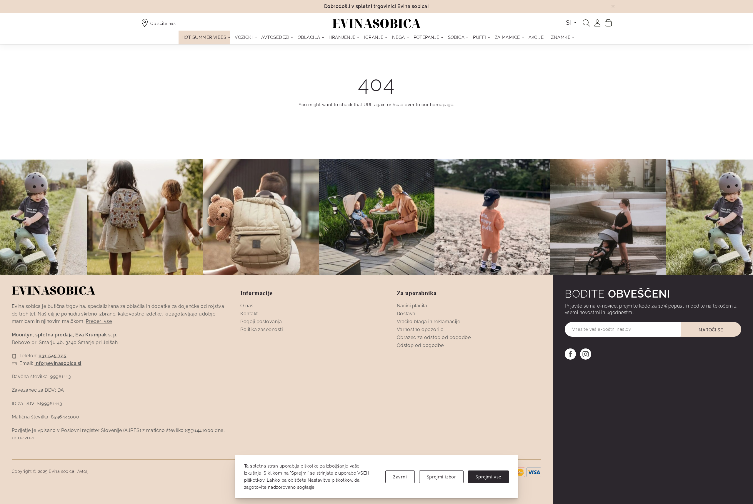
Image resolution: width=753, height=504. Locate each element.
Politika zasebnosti (261, 329)
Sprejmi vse (488, 477)
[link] (597, 23)
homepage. (442, 104)
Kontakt (249, 313)
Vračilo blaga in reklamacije (428, 321)
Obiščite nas (163, 23)
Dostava (406, 313)
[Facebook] (570, 354)
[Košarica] (608, 22)
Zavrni (400, 477)
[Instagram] (585, 354)
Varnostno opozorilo (420, 329)
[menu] (376, 37)
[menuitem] (204, 37)
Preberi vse (99, 321)
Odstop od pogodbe (420, 345)
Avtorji (83, 471)
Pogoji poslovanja (261, 321)
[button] (571, 22)
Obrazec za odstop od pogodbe (434, 337)
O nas (246, 305)
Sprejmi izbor (441, 477)
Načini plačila (412, 305)
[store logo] (376, 23)
